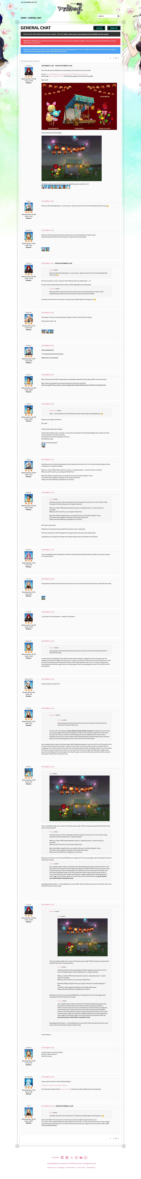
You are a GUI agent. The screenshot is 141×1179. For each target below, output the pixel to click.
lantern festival (65, 1089)
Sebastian (29, 312)
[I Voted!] (31, 212)
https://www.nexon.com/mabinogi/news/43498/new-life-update (86, 34)
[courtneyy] (47, 331)
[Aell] (68, 186)
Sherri (29, 1106)
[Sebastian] (29, 318)
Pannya (28, 579)
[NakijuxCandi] (29, 685)
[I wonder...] (31, 652)
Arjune (29, 201)
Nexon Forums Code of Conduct (65, 49)
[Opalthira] (29, 236)
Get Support (61, 1167)
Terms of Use (81, 1167)
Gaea (51, 773)
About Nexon (91, 1167)
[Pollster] (28, 652)
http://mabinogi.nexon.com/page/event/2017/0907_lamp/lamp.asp (66, 74)
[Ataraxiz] (29, 351)
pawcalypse (28, 1077)
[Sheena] (64, 186)
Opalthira (29, 230)
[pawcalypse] (47, 186)
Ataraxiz (28, 345)
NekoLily (28, 549)
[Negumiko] (52, 186)
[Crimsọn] (29, 71)
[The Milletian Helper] (26, 212)
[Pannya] (29, 584)
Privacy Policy (71, 1167)
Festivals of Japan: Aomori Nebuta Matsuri (54, 1085)
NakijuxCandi (29, 679)
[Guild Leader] (26, 76)
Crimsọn (28, 65)
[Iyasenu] (29, 380)
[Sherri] (60, 186)
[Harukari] (43, 331)
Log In (99, 28)
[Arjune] (29, 207)
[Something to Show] (28, 76)
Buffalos (28, 767)
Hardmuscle (53, 410)
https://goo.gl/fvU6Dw (56, 76)
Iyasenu (28, 374)
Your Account (51, 1167)
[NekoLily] (29, 555)
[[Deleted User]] (43, 186)
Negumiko (29, 641)
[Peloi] (56, 186)
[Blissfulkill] (43, 249)
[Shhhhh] (31, 76)
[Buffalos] (29, 772)
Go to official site (27, 2)
